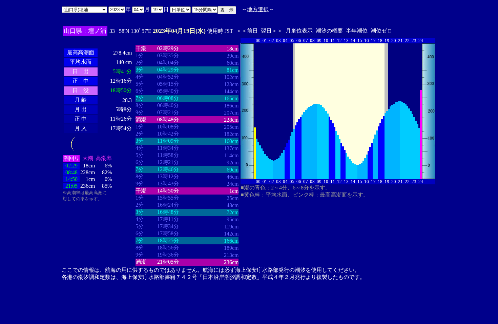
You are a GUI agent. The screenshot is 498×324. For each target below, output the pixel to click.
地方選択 (258, 9)
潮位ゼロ (381, 31)
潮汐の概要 (329, 31)
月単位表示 (299, 31)
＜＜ (241, 31)
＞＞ (277, 31)
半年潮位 (357, 31)
